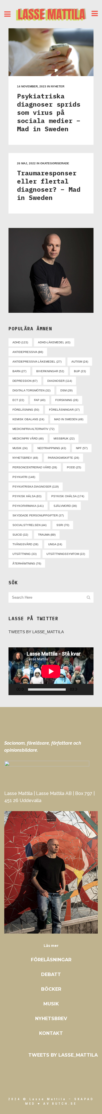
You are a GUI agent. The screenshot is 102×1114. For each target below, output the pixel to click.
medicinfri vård (28, 438)
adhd (20, 342)
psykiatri (23, 477)
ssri (62, 525)
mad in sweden (68, 419)
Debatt (51, 974)
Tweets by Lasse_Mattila (36, 632)
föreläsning (25, 409)
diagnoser (59, 380)
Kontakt (51, 1033)
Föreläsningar (51, 959)
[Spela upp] (14, 689)
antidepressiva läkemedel (36, 361)
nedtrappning (51, 448)
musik (19, 448)
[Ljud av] (83, 689)
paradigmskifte (63, 457)
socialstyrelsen (29, 525)
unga (55, 544)
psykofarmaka (28, 505)
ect (18, 400)
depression (24, 380)
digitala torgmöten (31, 390)
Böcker (51, 989)
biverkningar (50, 371)
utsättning (24, 553)
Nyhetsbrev (51, 1018)
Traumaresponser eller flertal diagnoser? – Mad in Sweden (48, 185)
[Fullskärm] (91, 689)
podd (74, 467)
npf (82, 448)
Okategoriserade (54, 163)
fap (39, 400)
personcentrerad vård (34, 467)
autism (79, 361)
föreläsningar (64, 409)
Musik (51, 1004)
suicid (20, 534)
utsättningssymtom (65, 553)
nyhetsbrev (25, 457)
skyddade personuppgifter (38, 515)
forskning (66, 400)
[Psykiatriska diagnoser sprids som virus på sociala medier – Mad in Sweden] (51, 52)
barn (19, 371)
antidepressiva (27, 352)
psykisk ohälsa (67, 496)
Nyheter (57, 86)
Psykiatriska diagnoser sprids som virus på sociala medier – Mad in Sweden (48, 112)
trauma (47, 534)
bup (80, 371)
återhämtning (26, 563)
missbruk (64, 438)
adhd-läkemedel (54, 342)
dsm (66, 390)
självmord (65, 505)
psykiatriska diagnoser (35, 486)
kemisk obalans (28, 419)
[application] (51, 671)
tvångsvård (25, 544)
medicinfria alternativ (33, 428)
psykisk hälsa (26, 496)
